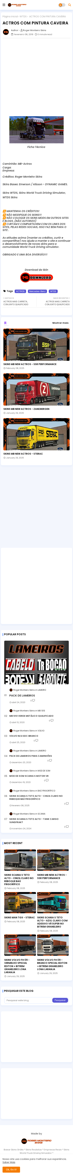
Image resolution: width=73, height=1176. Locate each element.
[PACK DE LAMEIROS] (36, 662)
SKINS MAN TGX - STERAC (19, 917)
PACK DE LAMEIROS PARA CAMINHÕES (30, 756)
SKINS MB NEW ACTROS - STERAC (23, 453)
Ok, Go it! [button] (11, 1169)
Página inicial (10, 16)
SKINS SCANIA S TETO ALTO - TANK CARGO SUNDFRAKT (34, 821)
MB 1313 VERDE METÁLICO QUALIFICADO (31, 716)
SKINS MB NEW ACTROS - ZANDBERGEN (26, 409)
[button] (69, 5)
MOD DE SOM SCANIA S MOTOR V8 (29, 776)
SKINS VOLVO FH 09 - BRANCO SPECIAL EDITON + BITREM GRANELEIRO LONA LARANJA (52, 964)
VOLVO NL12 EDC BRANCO (23, 736)
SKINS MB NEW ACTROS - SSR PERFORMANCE (29, 364)
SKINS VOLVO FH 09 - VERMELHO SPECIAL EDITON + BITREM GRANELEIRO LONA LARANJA (17, 966)
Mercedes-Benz (37, 291)
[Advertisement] (36, 77)
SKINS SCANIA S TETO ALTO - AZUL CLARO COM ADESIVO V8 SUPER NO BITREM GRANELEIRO (52, 922)
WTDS (23, 16)
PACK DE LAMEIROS (22, 695)
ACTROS (20, 291)
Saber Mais (9, 1162)
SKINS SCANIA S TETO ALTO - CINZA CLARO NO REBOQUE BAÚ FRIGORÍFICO (36, 798)
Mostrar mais (60, 322)
